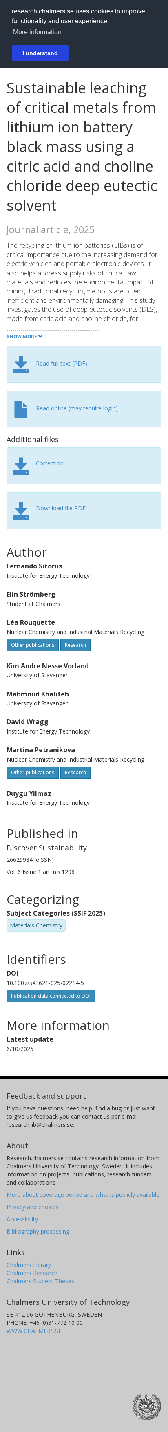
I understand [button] (40, 53)
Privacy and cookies (33, 1207)
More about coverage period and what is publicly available (83, 1194)
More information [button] (37, 32)
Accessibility (22, 1219)
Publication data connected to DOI (51, 995)
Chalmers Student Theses (40, 1281)
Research (75, 644)
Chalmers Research (32, 1273)
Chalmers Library (29, 1265)
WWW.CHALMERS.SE (34, 1331)
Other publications (32, 644)
